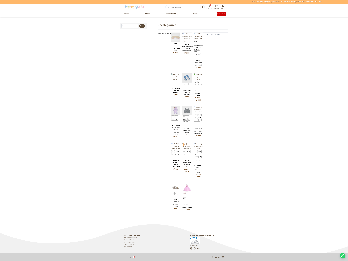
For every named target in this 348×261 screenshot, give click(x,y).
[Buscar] (202, 7)
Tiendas (216, 8)
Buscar (142, 26)
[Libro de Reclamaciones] (195, 240)
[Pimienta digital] (129, 257)
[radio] (196, 41)
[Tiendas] (216, 6)
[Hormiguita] (138, 7)
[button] (342, 255)
